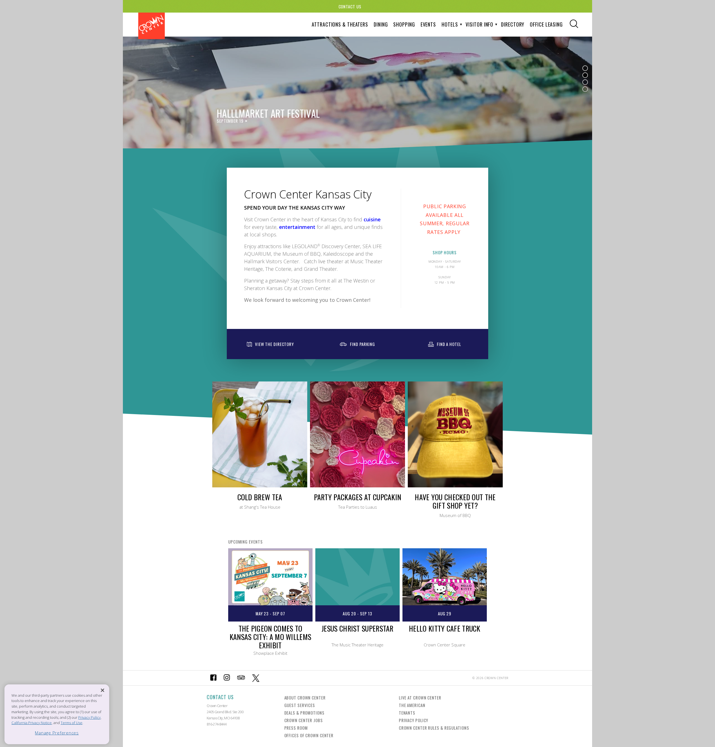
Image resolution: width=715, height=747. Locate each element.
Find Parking (362, 344)
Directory (512, 24)
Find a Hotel (449, 344)
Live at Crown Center (420, 697)
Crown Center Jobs (303, 720)
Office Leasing (546, 24)
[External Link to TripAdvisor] (241, 678)
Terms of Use (71, 722)
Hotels (450, 24)
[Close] (102, 690)
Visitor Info (479, 24)
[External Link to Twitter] (256, 678)
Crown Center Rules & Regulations (434, 727)
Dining (381, 24)
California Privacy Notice (31, 722)
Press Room (296, 727)
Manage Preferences (57, 733)
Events (428, 24)
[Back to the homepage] (151, 26)
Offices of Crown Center (309, 735)
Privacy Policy (413, 720)
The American (412, 705)
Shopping (404, 24)
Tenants (407, 712)
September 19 (230, 120)
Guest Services (299, 705)
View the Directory (274, 344)
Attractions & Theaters (340, 24)
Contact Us (350, 6)
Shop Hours (445, 252)
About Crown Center (305, 697)
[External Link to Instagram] (226, 678)
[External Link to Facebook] (213, 678)
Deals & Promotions (304, 712)
